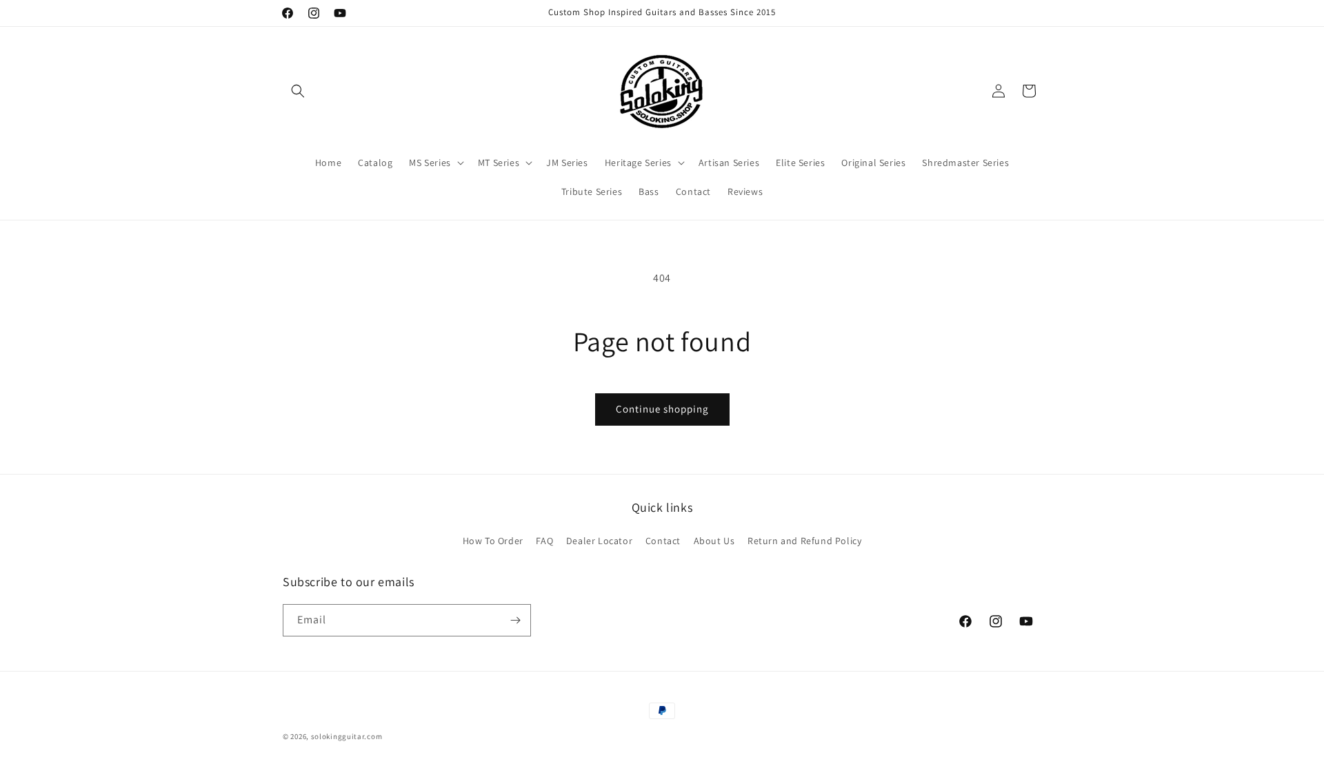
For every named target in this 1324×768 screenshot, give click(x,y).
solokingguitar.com (347, 736)
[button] (298, 91)
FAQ (544, 541)
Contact (663, 541)
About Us (714, 541)
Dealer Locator (599, 541)
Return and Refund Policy (804, 541)
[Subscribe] (515, 620)
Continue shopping (662, 408)
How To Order (493, 541)
